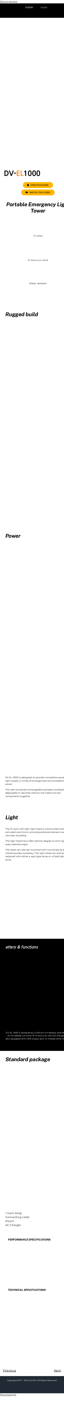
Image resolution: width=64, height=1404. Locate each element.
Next (57, 1370)
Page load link (8, 1394)
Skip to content (8, 1)
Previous (9, 1370)
